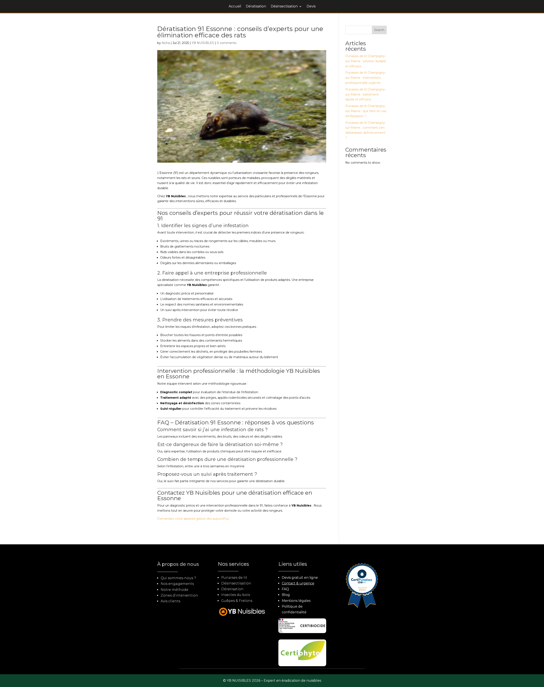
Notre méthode (174, 590)
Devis (311, 6)
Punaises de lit (234, 578)
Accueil (235, 6)
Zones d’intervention (179, 595)
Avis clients (170, 601)
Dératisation (256, 6)
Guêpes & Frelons (236, 601)
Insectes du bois (235, 595)
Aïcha (166, 43)
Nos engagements (177, 584)
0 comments (226, 43)
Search (379, 30)
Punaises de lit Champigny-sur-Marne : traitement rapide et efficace (365, 94)
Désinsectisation (284, 6)
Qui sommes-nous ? (178, 578)
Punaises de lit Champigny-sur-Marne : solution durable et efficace (365, 61)
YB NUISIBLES (203, 43)
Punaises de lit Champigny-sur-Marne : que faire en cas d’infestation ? (365, 111)
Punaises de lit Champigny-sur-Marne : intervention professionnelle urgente (365, 78)
